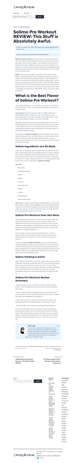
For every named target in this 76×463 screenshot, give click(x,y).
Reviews (26, 13)
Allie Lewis (38, 47)
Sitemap (38, 455)
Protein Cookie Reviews (64, 421)
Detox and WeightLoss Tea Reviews (65, 392)
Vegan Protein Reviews (64, 434)
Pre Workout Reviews (24, 27)
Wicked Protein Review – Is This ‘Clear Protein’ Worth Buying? (52, 432)
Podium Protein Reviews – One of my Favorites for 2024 (52, 421)
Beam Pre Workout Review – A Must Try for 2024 (52, 412)
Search (15, 378)
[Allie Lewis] (22, 330)
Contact (49, 455)
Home (15, 27)
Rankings (16, 13)
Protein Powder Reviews (64, 428)
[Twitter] (58, 326)
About (43, 455)
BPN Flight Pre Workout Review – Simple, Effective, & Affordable (52, 388)
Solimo (59, 349)
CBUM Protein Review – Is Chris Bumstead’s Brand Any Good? (52, 401)
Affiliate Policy (56, 455)
